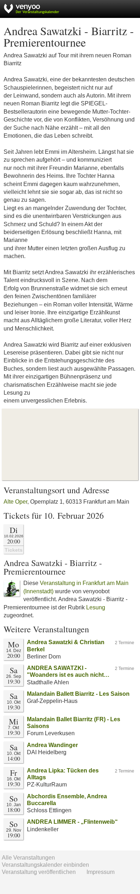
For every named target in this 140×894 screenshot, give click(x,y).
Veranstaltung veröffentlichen (39, 872)
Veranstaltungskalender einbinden (45, 865)
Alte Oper (15, 502)
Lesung (95, 607)
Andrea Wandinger (52, 745)
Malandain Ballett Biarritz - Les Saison (78, 694)
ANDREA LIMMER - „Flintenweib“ (72, 822)
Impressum (101, 872)
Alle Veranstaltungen (28, 858)
